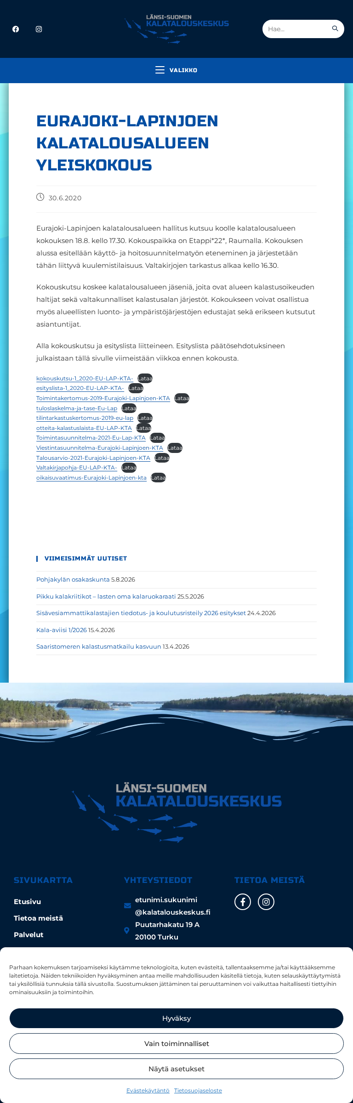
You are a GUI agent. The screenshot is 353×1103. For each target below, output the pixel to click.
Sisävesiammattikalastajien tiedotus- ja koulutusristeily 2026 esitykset (141, 613)
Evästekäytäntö (148, 1090)
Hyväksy (176, 1018)
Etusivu (27, 901)
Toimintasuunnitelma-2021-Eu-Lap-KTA (91, 437)
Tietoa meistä (38, 918)
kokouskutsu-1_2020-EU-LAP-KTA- (84, 378)
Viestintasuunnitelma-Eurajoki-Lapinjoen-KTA (99, 447)
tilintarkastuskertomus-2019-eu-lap (84, 417)
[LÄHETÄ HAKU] (335, 29)
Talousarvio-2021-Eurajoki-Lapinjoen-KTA (93, 457)
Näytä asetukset (176, 1068)
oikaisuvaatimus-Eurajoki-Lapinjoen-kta (91, 477)
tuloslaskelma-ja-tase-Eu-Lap (76, 408)
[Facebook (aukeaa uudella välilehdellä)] (16, 29)
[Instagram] (266, 902)
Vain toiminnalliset (176, 1043)
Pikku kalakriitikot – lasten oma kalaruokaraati (106, 596)
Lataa (145, 378)
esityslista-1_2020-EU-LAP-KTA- (80, 388)
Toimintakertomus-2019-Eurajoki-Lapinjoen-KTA (103, 398)
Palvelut (29, 934)
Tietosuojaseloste (198, 1090)
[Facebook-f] (242, 902)
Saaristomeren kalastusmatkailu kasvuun (98, 646)
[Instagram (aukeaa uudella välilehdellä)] (39, 29)
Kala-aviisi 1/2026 (61, 630)
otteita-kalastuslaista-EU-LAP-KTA (84, 427)
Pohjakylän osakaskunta (73, 579)
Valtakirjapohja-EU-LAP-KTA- (76, 467)
